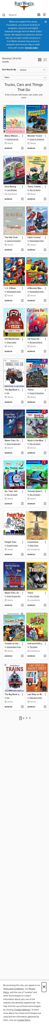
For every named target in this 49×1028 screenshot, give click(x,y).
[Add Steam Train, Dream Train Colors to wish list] (22, 605)
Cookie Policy (23, 1020)
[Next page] (30, 718)
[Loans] (38, 15)
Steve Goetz (11, 342)
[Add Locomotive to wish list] (45, 554)
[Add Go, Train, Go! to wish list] (22, 504)
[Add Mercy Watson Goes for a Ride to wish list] (22, 148)
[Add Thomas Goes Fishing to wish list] (45, 504)
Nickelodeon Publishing (37, 241)
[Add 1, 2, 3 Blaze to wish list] (22, 301)
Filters (7, 77)
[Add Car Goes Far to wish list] (45, 351)
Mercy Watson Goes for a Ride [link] (13, 136)
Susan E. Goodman (37, 139)
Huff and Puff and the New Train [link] (35, 643)
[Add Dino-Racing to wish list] (22, 199)
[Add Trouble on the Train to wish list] (22, 656)
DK (8, 393)
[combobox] (18, 15)
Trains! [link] (30, 390)
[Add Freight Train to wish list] (22, 554)
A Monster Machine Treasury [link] (35, 288)
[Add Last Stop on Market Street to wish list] (45, 707)
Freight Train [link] (10, 542)
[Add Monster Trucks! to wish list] (45, 148)
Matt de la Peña (36, 698)
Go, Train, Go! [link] (11, 491)
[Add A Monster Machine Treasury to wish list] (45, 301)
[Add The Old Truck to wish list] (22, 250)
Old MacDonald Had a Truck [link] (13, 339)
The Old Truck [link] (11, 237)
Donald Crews (12, 545)
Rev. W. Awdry (35, 190)
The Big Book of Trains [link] (13, 694)
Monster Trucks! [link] (34, 136)
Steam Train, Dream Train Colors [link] (13, 593)
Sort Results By (9, 69)
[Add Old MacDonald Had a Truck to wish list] (22, 351)
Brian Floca (34, 545)
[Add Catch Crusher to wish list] (45, 250)
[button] (39, 60)
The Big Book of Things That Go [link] (13, 390)
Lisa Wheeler (12, 190)
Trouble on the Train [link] (13, 643)
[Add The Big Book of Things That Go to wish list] (22, 402)
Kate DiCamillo (12, 139)
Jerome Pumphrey (14, 241)
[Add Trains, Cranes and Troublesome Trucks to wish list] (45, 199)
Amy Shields (34, 596)
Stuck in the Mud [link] (35, 440)
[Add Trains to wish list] (45, 605)
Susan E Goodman (37, 393)
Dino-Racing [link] (10, 187)
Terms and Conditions (13, 988)
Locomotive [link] (32, 542)
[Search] (4, 15)
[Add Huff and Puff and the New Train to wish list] (45, 656)
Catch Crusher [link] (34, 237)
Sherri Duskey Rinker (14, 444)
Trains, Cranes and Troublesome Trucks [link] (35, 187)
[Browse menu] (44, 15)
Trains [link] (30, 593)
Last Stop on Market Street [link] (35, 694)
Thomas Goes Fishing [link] (35, 491)
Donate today (31, 47)
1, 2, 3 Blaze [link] (10, 288)
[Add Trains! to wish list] (45, 402)
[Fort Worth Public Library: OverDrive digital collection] (24, 5)
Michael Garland (36, 342)
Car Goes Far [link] (33, 339)
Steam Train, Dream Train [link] (13, 440)
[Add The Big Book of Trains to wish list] (22, 707)
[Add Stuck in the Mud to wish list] (45, 453)
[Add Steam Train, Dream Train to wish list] (22, 453)
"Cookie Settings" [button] (22, 1009)
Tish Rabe (33, 647)
